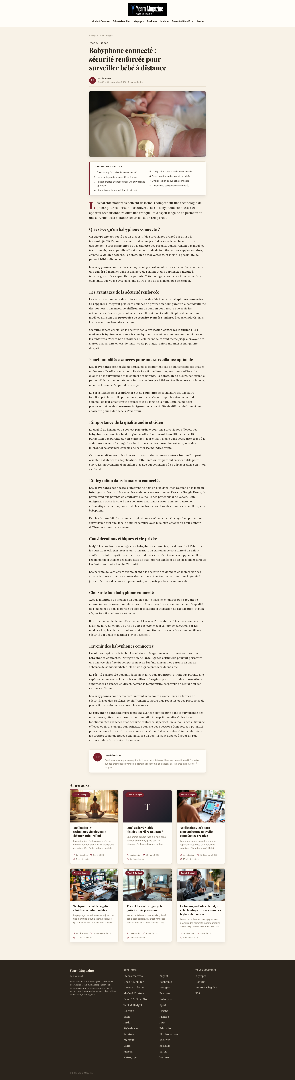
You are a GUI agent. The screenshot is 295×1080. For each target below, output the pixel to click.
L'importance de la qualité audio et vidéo (117, 190)
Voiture (164, 1057)
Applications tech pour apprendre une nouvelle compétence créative (196, 832)
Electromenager (169, 1034)
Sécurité (164, 1040)
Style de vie (131, 1028)
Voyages (139, 21)
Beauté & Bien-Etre (182, 21)
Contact (200, 982)
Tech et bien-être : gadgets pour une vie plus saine (144, 908)
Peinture (129, 1034)
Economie (165, 982)
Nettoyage (130, 1057)
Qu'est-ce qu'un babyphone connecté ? (117, 172)
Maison (164, 21)
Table (127, 1016)
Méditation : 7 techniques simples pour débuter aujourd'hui (89, 832)
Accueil (92, 35)
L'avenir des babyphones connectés (170, 185)
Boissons (164, 1045)
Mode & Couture (101, 21)
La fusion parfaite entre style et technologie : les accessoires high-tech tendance (200, 910)
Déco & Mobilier (121, 21)
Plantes (164, 1016)
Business (152, 21)
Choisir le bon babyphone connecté (170, 180)
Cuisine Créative (134, 987)
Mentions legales (206, 987)
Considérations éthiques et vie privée (171, 176)
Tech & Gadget (106, 35)
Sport (162, 1005)
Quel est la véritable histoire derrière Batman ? (145, 830)
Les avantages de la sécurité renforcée (117, 177)
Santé (127, 1045)
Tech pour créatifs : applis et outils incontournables (90, 908)
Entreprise (166, 999)
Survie (163, 1051)
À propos (200, 976)
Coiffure (129, 1011)
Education (165, 1028)
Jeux (162, 1022)
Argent (163, 976)
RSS (197, 993)
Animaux (129, 1040)
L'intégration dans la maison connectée (172, 171)
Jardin (200, 21)
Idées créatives (133, 976)
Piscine (163, 1011)
